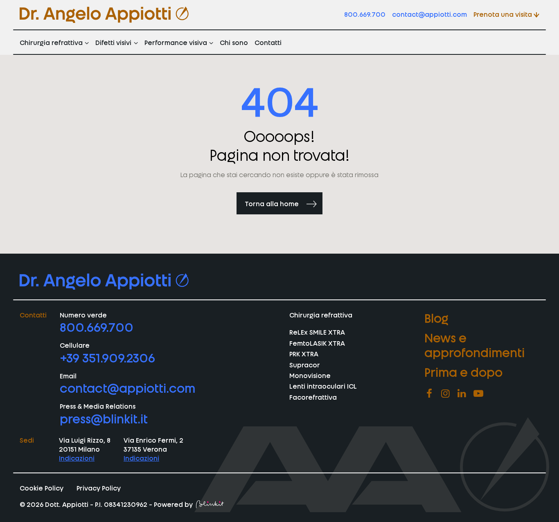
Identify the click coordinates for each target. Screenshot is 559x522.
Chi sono (234, 42)
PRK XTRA (303, 353)
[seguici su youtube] (478, 393)
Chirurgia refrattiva (51, 42)
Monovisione (310, 375)
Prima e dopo (463, 371)
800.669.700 (364, 14)
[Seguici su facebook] (429, 393)
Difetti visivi (113, 42)
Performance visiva (175, 42)
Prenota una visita (502, 14)
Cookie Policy (41, 488)
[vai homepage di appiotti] (104, 15)
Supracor (304, 364)
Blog (436, 317)
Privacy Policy (99, 488)
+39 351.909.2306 (107, 357)
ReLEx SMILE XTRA (317, 332)
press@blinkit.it (104, 418)
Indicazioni (77, 458)
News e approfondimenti (474, 344)
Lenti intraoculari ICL (323, 386)
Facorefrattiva (313, 397)
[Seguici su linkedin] (462, 393)
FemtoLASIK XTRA (317, 343)
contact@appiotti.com (429, 14)
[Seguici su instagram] (446, 393)
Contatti (268, 42)
